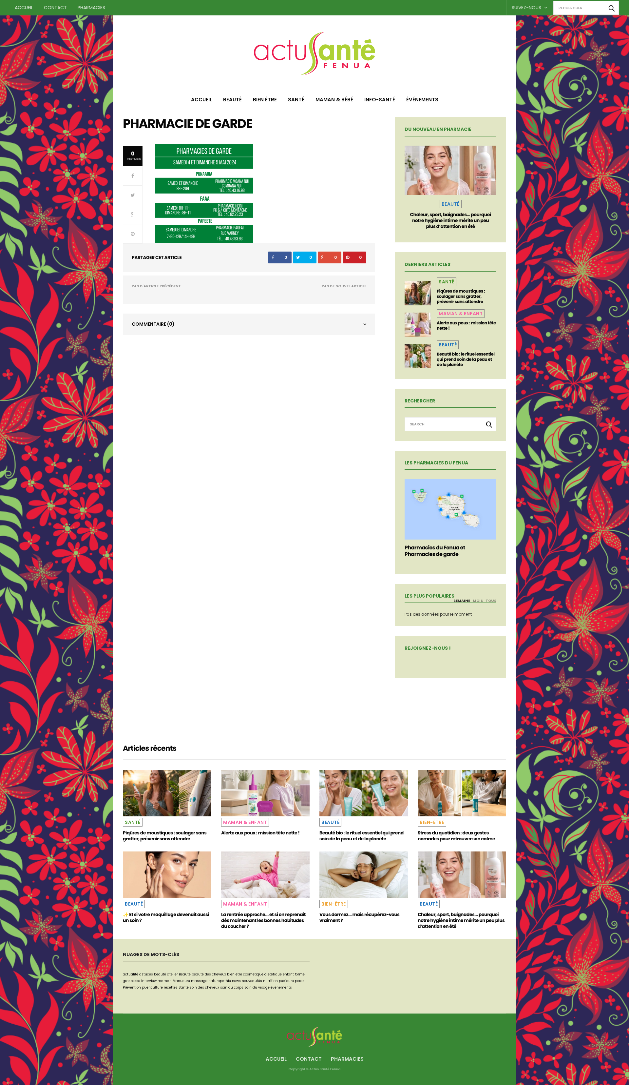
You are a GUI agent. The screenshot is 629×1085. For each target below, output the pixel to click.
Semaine (461, 600)
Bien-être (432, 822)
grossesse (131, 980)
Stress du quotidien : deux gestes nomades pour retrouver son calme (456, 835)
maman (165, 980)
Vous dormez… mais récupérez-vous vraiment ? (359, 917)
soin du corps (231, 987)
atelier (172, 974)
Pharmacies (91, 7)
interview (149, 980)
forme (300, 974)
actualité (130, 974)
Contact (55, 7)
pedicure (286, 980)
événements (281, 987)
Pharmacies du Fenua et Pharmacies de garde (435, 551)
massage (199, 980)
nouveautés (252, 980)
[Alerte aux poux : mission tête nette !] (418, 325)
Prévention (132, 987)
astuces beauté (152, 974)
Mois (478, 600)
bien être (234, 974)
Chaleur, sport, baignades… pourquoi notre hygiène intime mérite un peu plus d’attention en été (450, 220)
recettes (171, 987)
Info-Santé (379, 99)
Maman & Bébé (334, 99)
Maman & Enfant (461, 313)
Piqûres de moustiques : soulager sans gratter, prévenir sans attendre (461, 296)
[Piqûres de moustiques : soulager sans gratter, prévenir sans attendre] (418, 293)
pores (299, 980)
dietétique (273, 974)
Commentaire (153, 324)
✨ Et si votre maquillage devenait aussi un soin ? (166, 917)
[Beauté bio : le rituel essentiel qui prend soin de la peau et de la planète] (418, 356)
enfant (288, 974)
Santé (296, 99)
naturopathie (219, 980)
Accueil (24, 7)
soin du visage (257, 987)
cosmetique (253, 974)
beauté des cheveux (209, 974)
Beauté (232, 99)
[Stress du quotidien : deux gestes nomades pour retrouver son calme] (462, 793)
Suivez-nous (527, 7)
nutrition (270, 980)
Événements (422, 99)
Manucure (181, 980)
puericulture (152, 987)
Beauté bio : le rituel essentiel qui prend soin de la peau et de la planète (466, 359)
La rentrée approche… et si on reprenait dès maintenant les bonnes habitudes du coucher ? (263, 920)
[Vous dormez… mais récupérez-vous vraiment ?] (363, 874)
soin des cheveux (204, 987)
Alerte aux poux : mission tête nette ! (466, 325)
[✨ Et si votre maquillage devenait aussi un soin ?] (167, 874)
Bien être (265, 99)
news (236, 980)
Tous (491, 600)
